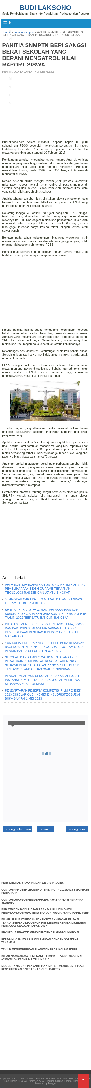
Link (76, 1078)
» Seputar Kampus (45, 71)
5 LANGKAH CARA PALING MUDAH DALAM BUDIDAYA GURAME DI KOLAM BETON (43, 601)
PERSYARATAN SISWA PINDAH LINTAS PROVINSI (32, 882)
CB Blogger (48, 1081)
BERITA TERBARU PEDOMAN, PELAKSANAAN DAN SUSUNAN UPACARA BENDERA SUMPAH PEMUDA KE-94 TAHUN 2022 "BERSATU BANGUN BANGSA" (46, 613)
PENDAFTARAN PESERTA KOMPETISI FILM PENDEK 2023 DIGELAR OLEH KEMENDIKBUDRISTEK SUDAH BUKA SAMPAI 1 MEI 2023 (43, 694)
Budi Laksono (45, 7)
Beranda (45, 829)
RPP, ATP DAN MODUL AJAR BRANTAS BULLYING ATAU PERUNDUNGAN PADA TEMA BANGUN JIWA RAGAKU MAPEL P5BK (45, 911)
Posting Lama (77, 829)
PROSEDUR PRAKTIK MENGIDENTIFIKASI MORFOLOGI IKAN (40, 932)
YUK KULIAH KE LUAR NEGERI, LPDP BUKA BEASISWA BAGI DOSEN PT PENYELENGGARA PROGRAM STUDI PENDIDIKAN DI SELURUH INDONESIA (44, 647)
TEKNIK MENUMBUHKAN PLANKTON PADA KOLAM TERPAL (40, 949)
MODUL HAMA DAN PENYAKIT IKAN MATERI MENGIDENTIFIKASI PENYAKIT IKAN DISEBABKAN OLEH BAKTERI (42, 967)
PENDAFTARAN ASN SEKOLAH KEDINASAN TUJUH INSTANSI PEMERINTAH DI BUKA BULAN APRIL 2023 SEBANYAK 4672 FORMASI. (43, 680)
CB (1, 1087)
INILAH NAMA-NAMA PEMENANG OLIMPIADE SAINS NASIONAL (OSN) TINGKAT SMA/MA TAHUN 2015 (42, 958)
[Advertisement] (45, 109)
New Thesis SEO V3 (15, 1081)
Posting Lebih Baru (17, 829)
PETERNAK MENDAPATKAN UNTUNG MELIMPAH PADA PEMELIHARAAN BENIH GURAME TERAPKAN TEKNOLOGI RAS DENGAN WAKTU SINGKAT (44, 588)
